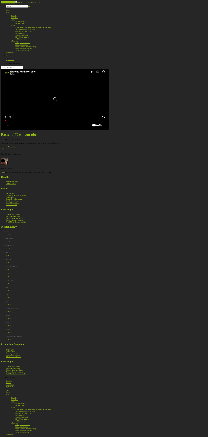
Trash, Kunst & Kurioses (14, 336)
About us (9, 381)
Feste (7, 273)
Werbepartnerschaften (22, 50)
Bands (8, 322)
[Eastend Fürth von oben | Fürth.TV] (27, 2)
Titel (7, 231)
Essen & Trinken (11, 266)
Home (8, 10)
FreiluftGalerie (20, 33)
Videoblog (14, 16)
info (7, 301)
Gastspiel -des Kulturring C (24, 31)
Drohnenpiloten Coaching (23, 48)
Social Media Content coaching (25, 47)
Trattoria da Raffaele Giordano (25, 29)
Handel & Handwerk (12, 308)
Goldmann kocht (20, 39)
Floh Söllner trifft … (22, 37)
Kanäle (13, 20)
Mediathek (14, 18)
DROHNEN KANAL (22, 22)
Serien (13, 25)
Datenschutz (10, 385)
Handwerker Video (12, 353)
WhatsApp (9, 52)
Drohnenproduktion (21, 45)
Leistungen (14, 41)
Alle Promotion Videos (13, 357)
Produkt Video (10, 351)
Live (7, 12)
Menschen (9, 315)
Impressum (9, 387)
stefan (3, 140)
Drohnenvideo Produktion (14, 218)
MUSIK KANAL (20, 23)
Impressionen (12, 147)
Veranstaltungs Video (13, 355)
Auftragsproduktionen (22, 43)
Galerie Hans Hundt (21, 35)
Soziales (8, 329)
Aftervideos (9, 238)
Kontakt (8, 383)
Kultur (8, 252)
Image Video (10, 349)
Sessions (8, 259)
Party (7, 294)
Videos (8, 14)
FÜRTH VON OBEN (12, 182)
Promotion (9, 280)
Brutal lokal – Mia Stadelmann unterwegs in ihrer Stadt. (33, 27)
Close (8, 390)
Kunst (8, 287)
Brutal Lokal (10, 193)
